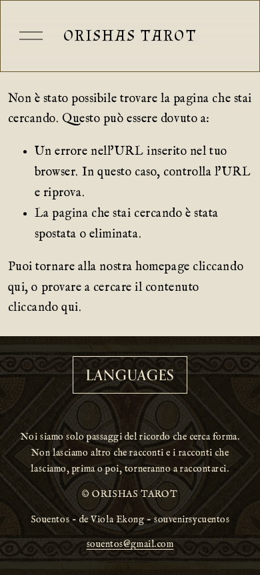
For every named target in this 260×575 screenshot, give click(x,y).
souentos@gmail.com (130, 544)
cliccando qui (43, 308)
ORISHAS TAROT (130, 35)
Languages (130, 375)
